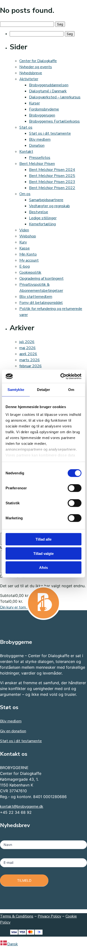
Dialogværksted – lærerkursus (54, 97)
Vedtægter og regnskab (49, 206)
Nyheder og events (35, 67)
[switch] (74, 488)
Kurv (23, 242)
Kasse (24, 248)
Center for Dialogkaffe (38, 61)
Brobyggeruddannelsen (48, 85)
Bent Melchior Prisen (37, 163)
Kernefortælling (42, 224)
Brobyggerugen (42, 115)
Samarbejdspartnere (46, 200)
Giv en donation (13, 731)
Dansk (12, 944)
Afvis (43, 567)
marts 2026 (29, 360)
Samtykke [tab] (15, 390)
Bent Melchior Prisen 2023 (52, 181)
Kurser (34, 103)
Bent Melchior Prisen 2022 (52, 188)
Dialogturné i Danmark (48, 91)
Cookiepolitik (30, 272)
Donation (36, 145)
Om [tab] (71, 390)
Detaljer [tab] (43, 390)
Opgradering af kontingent (41, 278)
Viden (24, 230)
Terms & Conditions (16, 916)
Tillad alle (43, 539)
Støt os (25, 127)
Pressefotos (39, 157)
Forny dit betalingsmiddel (41, 302)
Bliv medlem (40, 139)
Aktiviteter (28, 79)
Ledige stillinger (43, 218)
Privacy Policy (49, 916)
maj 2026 (27, 348)
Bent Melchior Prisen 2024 (52, 169)
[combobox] (43, 943)
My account (29, 260)
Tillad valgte (43, 553)
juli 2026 (27, 342)
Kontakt (26, 151)
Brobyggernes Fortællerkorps (54, 121)
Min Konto (28, 254)
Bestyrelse (38, 212)
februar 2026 (30, 366)
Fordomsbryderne (44, 109)
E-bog (24, 266)
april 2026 (28, 354)
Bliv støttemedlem (35, 296)
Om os (24, 194)
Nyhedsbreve (30, 73)
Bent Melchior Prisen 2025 (52, 175)
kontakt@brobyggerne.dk (21, 806)
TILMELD (24, 880)
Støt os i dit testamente (50, 133)
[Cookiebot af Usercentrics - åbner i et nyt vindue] (61, 376)
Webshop (27, 236)
